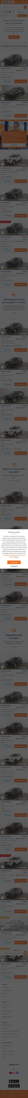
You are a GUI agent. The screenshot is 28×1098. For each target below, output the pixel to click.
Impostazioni (14, 566)
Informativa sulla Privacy (9, 555)
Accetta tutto (14, 562)
